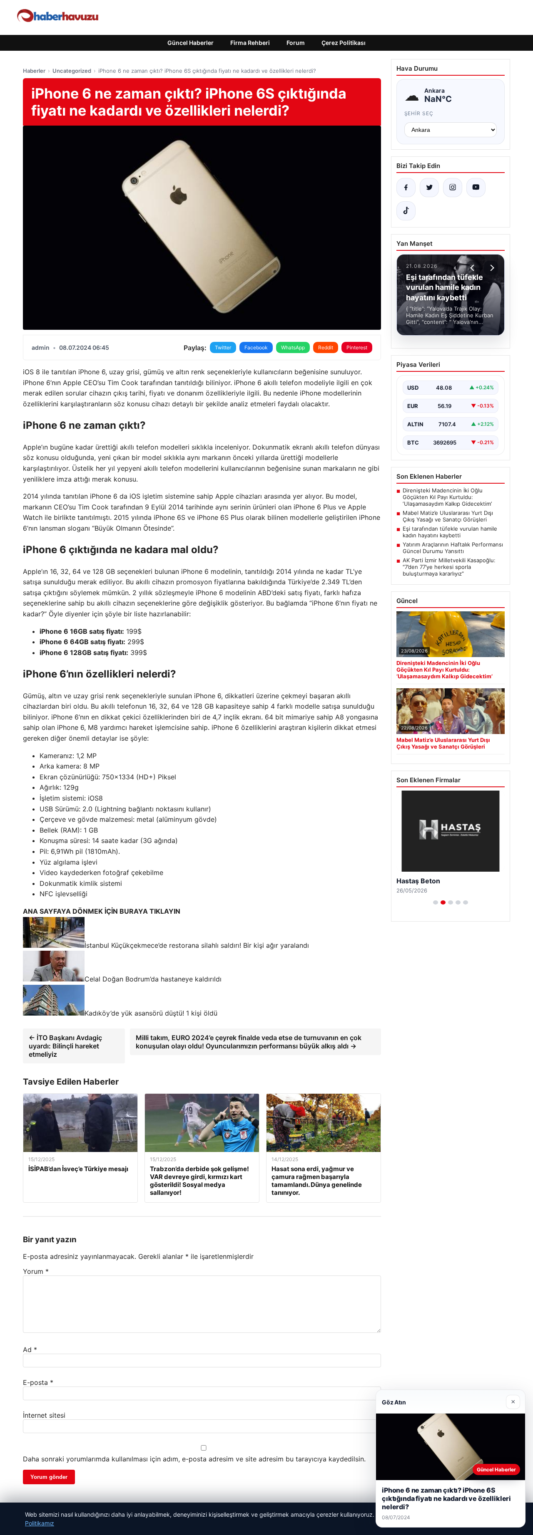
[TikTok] (406, 210)
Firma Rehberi (250, 42)
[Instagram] (452, 187)
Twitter (223, 347)
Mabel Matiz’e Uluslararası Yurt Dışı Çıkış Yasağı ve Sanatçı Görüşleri (448, 516)
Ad (30, 1349)
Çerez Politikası (343, 42)
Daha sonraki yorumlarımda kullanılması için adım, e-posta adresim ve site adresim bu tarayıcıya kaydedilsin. (194, 1459)
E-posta (38, 1382)
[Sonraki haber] (491, 268)
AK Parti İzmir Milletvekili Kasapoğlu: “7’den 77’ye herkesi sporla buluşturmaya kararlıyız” (449, 567)
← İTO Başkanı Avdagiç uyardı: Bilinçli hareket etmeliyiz (65, 1045)
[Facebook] (406, 187)
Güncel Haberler (190, 42)
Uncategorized (71, 70)
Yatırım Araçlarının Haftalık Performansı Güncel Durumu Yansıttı (453, 547)
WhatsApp (293, 347)
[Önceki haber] (473, 268)
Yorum (36, 1271)
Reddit (325, 347)
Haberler (34, 70)
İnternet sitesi (44, 1415)
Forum (295, 42)
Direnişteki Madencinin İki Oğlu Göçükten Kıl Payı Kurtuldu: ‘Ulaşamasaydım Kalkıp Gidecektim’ (447, 497)
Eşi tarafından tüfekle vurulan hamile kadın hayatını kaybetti (450, 532)
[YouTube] (476, 187)
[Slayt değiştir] (435, 902)
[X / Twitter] (429, 187)
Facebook (256, 347)
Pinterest (356, 347)
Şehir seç (419, 113)
